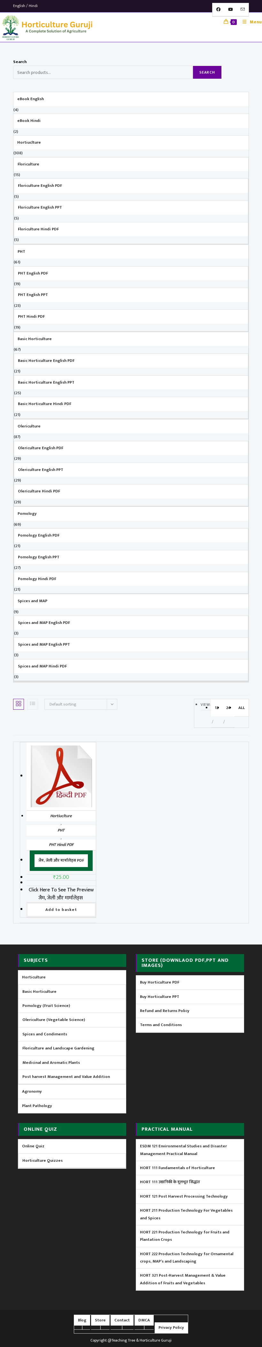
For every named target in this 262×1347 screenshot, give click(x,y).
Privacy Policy (171, 1327)
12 (217, 707)
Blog (82, 1320)
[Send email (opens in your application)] (243, 9)
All (241, 707)
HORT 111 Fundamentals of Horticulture (177, 1167)
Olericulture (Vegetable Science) (53, 1019)
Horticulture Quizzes (42, 1160)
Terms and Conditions (161, 1024)
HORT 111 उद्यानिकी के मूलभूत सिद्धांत (170, 1181)
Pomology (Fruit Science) (46, 1005)
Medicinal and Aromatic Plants (51, 1062)
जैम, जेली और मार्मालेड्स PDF (61, 860)
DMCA (144, 1320)
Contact (122, 1320)
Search (20, 61)
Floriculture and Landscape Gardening (58, 1048)
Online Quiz (33, 1146)
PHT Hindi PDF (61, 844)
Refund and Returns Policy (164, 1010)
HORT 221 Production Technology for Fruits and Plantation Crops (184, 1236)
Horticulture (34, 977)
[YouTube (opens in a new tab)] (230, 9)
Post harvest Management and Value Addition (66, 1076)
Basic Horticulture (39, 991)
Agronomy (32, 1091)
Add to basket (61, 909)
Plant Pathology (37, 1105)
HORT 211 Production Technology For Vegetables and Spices (186, 1214)
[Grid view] (18, 704)
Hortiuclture (61, 815)
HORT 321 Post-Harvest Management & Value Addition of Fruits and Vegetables (183, 1279)
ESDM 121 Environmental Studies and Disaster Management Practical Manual (183, 1150)
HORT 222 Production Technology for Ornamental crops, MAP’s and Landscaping (186, 1257)
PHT (61, 830)
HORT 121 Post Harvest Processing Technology (184, 1196)
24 (228, 707)
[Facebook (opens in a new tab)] (218, 9)
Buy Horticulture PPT (159, 996)
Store (100, 1320)
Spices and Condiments (44, 1034)
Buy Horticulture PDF (159, 982)
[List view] (32, 704)
